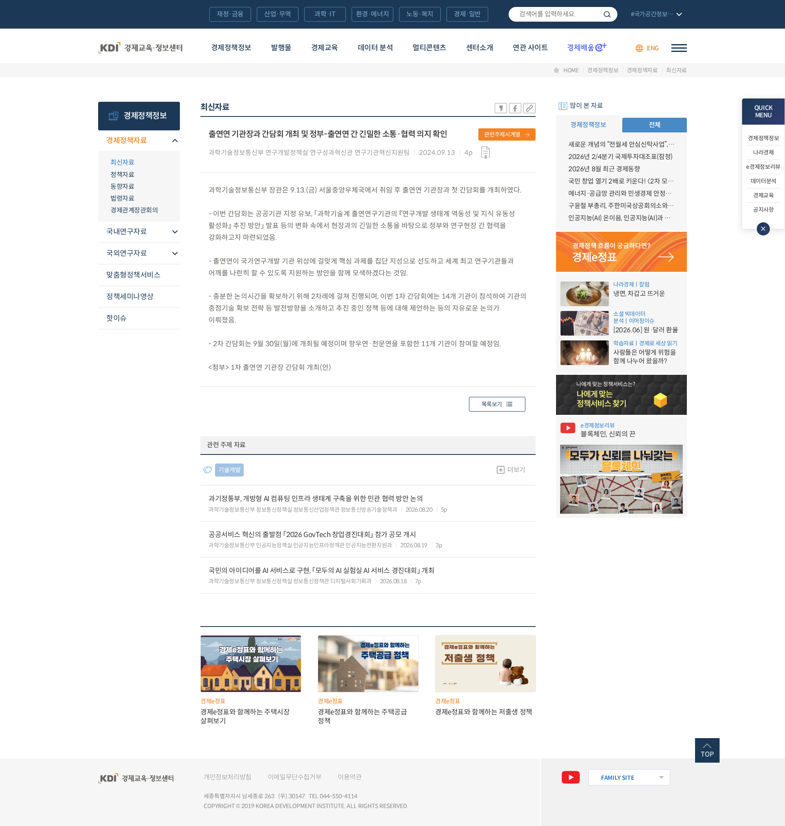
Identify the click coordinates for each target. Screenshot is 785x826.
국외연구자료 (126, 253)
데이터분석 (763, 181)
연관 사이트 (530, 47)
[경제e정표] (621, 252)
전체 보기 (655, 14)
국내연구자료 (126, 231)
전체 (655, 125)
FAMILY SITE (617, 777)
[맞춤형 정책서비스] (621, 395)
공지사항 (763, 209)
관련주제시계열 (502, 134)
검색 (607, 14)
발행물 (281, 47)
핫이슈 (116, 318)
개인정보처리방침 (227, 777)
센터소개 (479, 47)
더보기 (516, 470)
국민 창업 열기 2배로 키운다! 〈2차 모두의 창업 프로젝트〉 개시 (621, 181)
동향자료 (122, 186)
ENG (653, 48)
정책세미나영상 (130, 296)
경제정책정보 (231, 47)
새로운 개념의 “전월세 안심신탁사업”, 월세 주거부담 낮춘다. (621, 144)
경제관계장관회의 (134, 210)
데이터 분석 (375, 47)
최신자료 (676, 70)
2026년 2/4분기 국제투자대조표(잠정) (620, 156)
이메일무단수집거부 (294, 777)
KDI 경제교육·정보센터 (140, 48)
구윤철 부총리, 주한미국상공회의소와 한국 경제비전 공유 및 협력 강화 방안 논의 (621, 205)
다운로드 (485, 153)
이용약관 (349, 777)
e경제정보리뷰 (763, 166)
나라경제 (763, 152)
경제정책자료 (642, 70)
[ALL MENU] (679, 48)
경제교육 (324, 47)
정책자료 (122, 174)
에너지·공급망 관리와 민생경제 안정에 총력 (621, 193)
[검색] (563, 14)
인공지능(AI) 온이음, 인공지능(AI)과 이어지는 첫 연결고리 (621, 218)
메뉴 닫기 (763, 228)
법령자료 (122, 198)
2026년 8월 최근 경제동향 (604, 169)
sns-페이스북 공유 (515, 108)
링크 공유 (529, 108)
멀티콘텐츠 (429, 47)
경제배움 (587, 47)
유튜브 (570, 777)
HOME (571, 70)
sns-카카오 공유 (501, 108)
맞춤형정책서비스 (133, 275)
